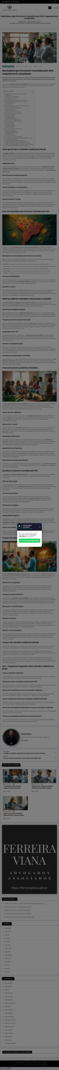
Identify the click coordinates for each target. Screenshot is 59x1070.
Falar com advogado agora (30, 540)
